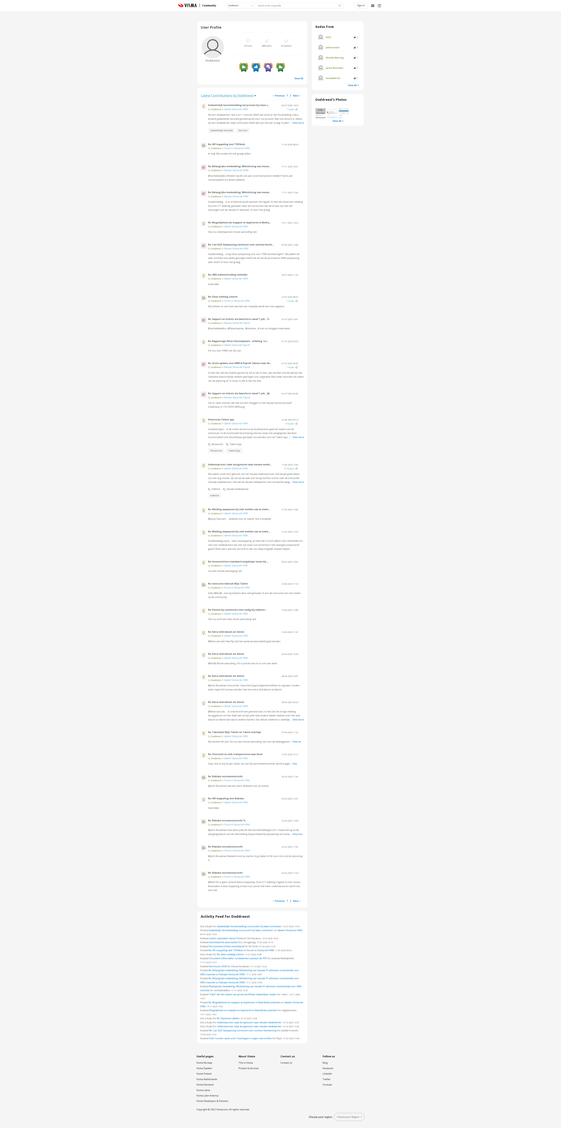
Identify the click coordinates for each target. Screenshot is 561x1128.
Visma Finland (203, 1073)
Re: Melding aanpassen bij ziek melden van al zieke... (239, 509)
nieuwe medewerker (237, 489)
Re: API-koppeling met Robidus (226, 798)
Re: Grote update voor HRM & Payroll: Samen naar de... (239, 363)
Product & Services (248, 1068)
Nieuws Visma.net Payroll (237, 323)
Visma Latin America (207, 1095)
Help (379, 5)
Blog (325, 1062)
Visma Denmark (205, 1084)
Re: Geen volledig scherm (223, 296)
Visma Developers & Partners (212, 1101)
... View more (297, 122)
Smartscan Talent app (221, 419)
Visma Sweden (204, 1068)
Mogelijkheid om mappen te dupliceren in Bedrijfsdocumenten (243, 1010)
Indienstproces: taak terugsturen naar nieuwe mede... (239, 464)
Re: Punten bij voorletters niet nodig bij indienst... (237, 609)
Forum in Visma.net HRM (237, 148)
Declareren (216, 450)
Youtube (327, 1084)
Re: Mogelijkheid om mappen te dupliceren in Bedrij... (239, 222)
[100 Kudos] (243, 67)
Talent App (235, 444)
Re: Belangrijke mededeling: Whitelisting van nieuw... (239, 166)
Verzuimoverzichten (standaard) (226, 946)
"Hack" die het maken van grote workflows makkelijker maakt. (243, 994)
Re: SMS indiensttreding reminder (228, 274)
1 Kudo (290, 109)
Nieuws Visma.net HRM (236, 170)
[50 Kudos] (280, 67)
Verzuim (242, 130)
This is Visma (245, 1062)
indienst (215, 489)
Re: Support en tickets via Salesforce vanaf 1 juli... (237, 319)
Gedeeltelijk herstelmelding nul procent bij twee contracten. (249, 926)
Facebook (328, 1068)
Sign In (361, 5)
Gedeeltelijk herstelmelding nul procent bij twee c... (239, 105)
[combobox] (299, 5)
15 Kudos (289, 468)
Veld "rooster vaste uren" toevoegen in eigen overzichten (240, 1038)
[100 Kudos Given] (256, 67)
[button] (321, 113)
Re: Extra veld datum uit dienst (226, 631)
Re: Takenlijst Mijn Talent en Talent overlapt (234, 732)
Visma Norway (204, 1062)
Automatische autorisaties (223, 942)
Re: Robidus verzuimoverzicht (225, 776)
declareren (217, 444)
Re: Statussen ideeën (228, 1018)
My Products (372, 5)
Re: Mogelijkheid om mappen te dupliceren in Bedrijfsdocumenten (244, 1002)
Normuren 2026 (218, 966)
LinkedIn (327, 1073)
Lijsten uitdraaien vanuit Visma (226, 938)
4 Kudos (289, 423)
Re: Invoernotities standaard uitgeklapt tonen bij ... (238, 561)
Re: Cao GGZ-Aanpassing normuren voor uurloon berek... (241, 244)
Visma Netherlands (206, 1079)
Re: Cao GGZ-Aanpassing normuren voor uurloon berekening (242, 1030)
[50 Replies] (268, 67)
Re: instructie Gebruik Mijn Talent (228, 583)
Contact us (286, 1062)
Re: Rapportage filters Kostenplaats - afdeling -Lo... (238, 341)
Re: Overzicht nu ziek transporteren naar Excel (235, 754)
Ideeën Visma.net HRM (236, 109)
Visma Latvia (203, 1090)
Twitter (327, 1079)
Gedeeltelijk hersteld (221, 130)
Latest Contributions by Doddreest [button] (227, 96)
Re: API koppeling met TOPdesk (226, 144)
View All (298, 78)
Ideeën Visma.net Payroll (236, 345)
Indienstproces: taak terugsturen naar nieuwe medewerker (249, 1022)
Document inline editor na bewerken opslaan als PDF (238, 958)
